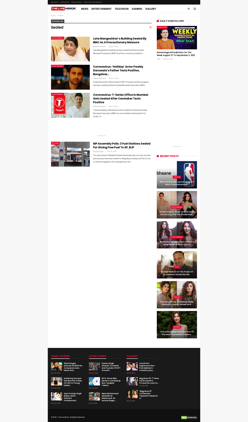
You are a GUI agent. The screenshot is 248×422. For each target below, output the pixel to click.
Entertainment (101, 9)
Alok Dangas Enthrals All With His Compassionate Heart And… (73, 367)
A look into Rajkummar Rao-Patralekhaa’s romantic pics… (147, 367)
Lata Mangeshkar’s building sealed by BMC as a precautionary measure (119, 40)
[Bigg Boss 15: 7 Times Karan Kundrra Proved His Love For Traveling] (132, 381)
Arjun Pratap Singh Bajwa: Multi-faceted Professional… (73, 397)
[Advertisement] (101, 127)
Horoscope (162, 27)
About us (54, 2)
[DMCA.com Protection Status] (189, 417)
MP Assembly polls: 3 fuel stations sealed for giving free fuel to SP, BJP (121, 145)
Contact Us (64, 2)
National (55, 143)
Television (122, 9)
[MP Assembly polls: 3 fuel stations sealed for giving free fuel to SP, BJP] (70, 154)
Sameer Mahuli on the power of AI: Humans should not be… (177, 273)
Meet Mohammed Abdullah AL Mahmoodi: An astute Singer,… (110, 397)
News (84, 9)
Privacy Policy (76, 2)
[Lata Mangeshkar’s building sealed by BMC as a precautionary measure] (70, 49)
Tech (177, 267)
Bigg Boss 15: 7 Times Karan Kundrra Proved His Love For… (149, 380)
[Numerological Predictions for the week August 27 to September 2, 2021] (177, 37)
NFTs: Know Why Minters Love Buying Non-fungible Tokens (111, 382)
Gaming (137, 9)
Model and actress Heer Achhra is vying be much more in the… (177, 243)
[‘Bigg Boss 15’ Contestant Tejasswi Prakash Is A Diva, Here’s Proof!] (132, 394)
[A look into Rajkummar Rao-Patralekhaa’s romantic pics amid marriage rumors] (132, 366)
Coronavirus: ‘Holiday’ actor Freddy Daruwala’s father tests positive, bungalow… (118, 70)
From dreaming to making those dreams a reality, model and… (177, 303)
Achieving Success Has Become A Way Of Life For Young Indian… (73, 382)
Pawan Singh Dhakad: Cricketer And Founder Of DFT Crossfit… (111, 367)
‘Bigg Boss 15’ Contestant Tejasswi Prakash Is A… (148, 394)
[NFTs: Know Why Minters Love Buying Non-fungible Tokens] (94, 381)
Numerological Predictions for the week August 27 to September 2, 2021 (176, 54)
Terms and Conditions (93, 2)
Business (177, 327)
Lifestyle (177, 177)
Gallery (150, 9)
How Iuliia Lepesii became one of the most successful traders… (177, 333)
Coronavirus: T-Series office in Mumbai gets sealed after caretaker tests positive (120, 98)
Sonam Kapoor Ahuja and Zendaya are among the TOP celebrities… (176, 213)
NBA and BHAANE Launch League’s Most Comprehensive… (177, 183)
